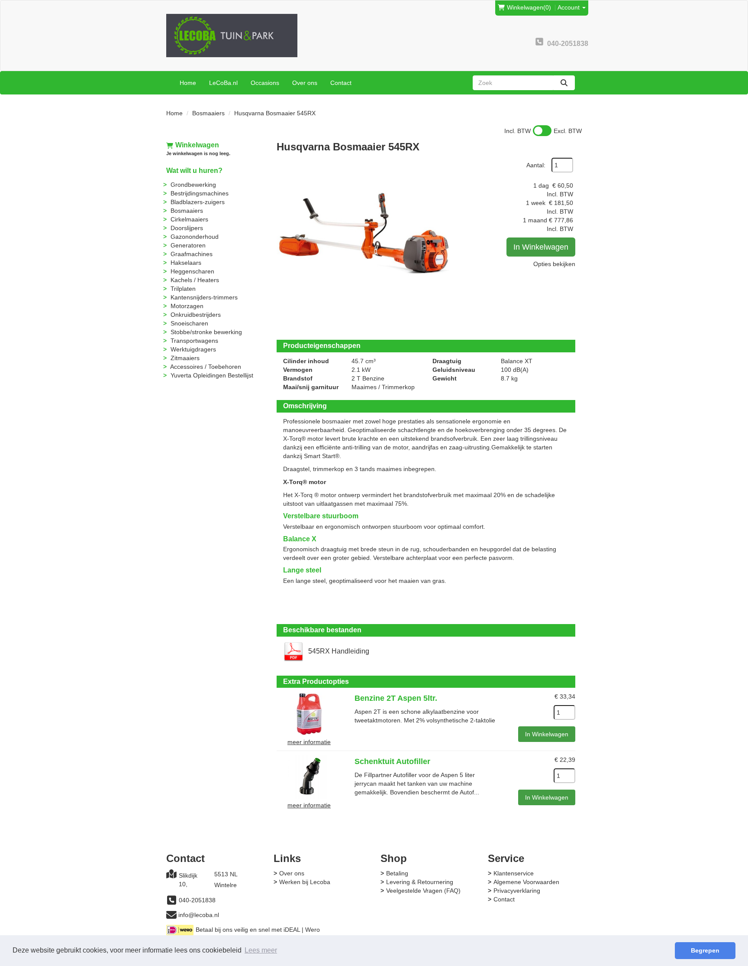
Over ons (304, 82)
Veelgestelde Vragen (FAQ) (423, 890)
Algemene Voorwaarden (526, 881)
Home (188, 82)
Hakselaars (186, 262)
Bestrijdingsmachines (200, 193)
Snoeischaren (189, 323)
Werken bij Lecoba (304, 881)
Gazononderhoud (195, 236)
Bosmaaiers (208, 113)
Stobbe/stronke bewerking (206, 332)
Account (569, 7)
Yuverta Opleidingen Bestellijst (212, 375)
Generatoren (188, 245)
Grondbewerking (193, 184)
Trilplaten (183, 288)
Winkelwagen (197, 145)
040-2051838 (197, 900)
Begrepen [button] (705, 950)
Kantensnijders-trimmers (204, 297)
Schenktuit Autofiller (392, 761)
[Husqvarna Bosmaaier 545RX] (363, 244)
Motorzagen (187, 305)
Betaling (397, 873)
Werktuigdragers (193, 349)
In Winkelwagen (540, 247)
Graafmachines (192, 253)
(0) (529, 7)
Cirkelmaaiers (189, 219)
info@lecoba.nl (198, 914)
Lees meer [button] (261, 950)
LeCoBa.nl (223, 82)
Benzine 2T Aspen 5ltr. (396, 698)
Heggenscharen (192, 271)
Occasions (265, 82)
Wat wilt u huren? (194, 170)
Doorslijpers (187, 227)
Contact (340, 82)
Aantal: (535, 165)
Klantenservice (513, 873)
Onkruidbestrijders (196, 314)
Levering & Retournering (419, 881)
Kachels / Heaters (195, 279)
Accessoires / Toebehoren (205, 366)
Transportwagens (194, 340)
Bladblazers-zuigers (198, 201)
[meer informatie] (309, 713)
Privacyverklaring (516, 890)
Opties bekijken (554, 263)
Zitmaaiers (185, 358)
